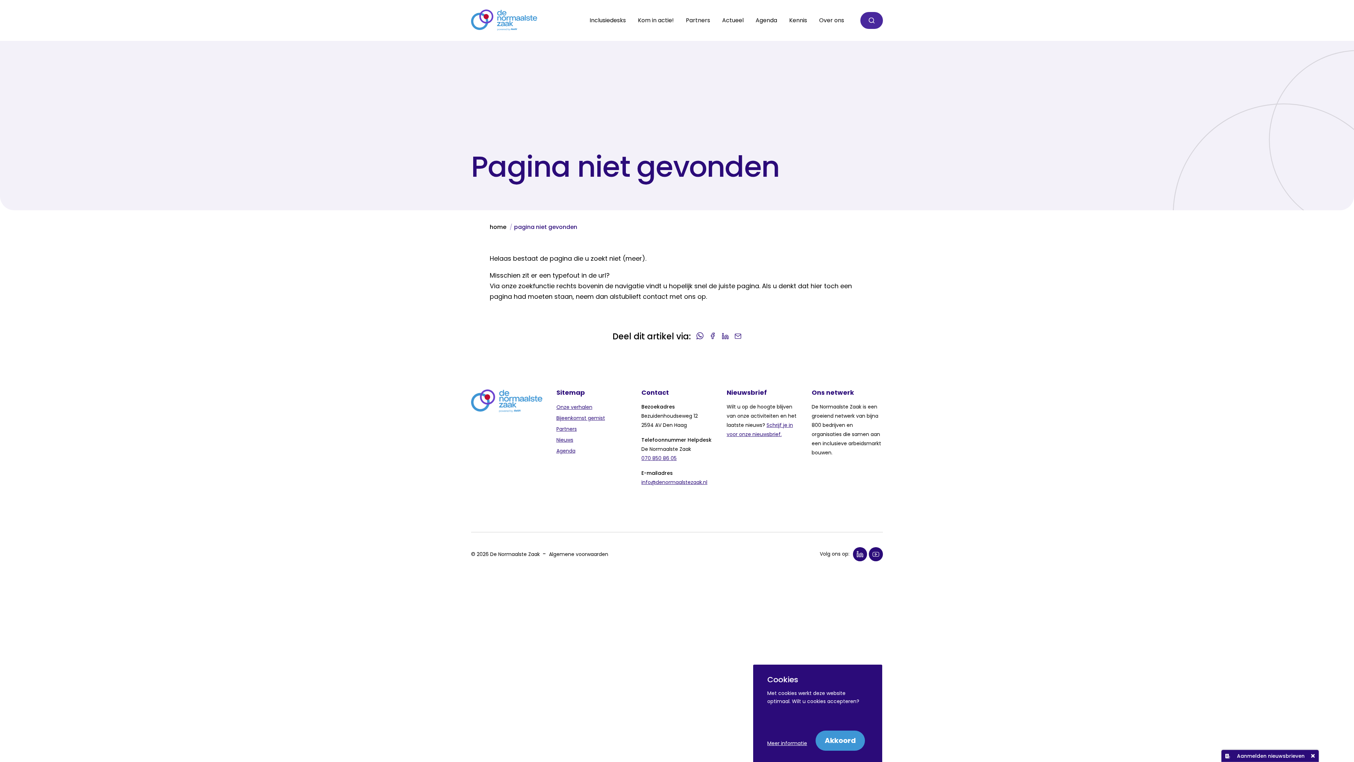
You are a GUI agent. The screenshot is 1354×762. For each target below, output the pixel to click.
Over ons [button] (831, 20)
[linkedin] (860, 554)
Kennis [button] (798, 20)
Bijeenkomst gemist (580, 418)
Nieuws (564, 439)
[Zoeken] (871, 20)
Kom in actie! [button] (656, 20)
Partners (566, 429)
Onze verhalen (574, 407)
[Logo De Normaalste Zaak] (504, 20)
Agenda (766, 20)
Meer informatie (787, 743)
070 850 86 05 (659, 458)
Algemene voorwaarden (578, 554)
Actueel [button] (733, 20)
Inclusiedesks (608, 20)
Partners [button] (698, 20)
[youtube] (876, 554)
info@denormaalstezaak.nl (674, 482)
